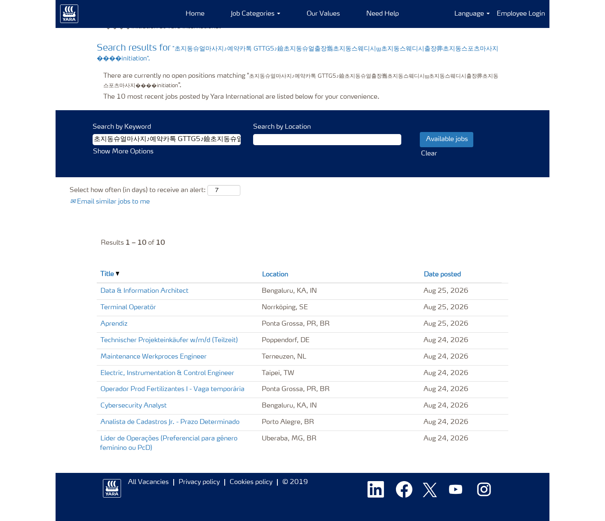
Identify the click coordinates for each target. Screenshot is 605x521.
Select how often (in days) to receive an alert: (138, 190)
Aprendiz (114, 324)
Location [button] (275, 274)
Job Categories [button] (253, 14)
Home (195, 14)
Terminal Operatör (128, 307)
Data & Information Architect (144, 291)
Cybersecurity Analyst (133, 406)
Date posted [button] (442, 274)
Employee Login (521, 14)
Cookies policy (251, 482)
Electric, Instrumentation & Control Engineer (167, 373)
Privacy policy (199, 482)
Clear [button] (429, 154)
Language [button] (470, 14)
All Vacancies (148, 482)
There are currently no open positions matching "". (300, 81)
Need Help (382, 14)
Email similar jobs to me (112, 202)
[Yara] (69, 14)
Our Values (323, 14)
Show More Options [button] (123, 151)
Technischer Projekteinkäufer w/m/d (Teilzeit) (169, 340)
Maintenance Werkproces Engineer (153, 357)
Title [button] (108, 274)
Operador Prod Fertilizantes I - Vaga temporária (172, 389)
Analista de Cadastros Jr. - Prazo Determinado (170, 422)
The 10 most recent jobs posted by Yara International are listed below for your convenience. (241, 97)
